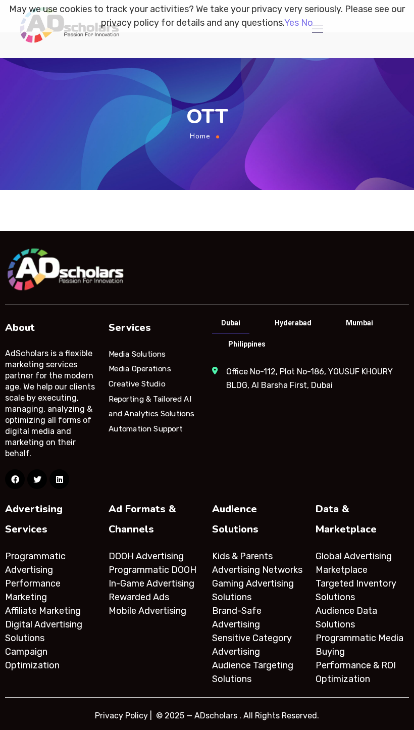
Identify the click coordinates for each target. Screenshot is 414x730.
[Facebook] (15, 479)
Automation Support (145, 428)
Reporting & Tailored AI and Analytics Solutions (151, 406)
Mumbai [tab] (359, 323)
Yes (291, 22)
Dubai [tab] (230, 323)
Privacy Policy (121, 715)
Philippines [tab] (247, 344)
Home (200, 136)
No (307, 22)
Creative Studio (137, 383)
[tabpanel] (309, 378)
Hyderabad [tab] (293, 323)
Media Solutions (137, 353)
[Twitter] (37, 479)
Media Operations (140, 368)
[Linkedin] (59, 479)
